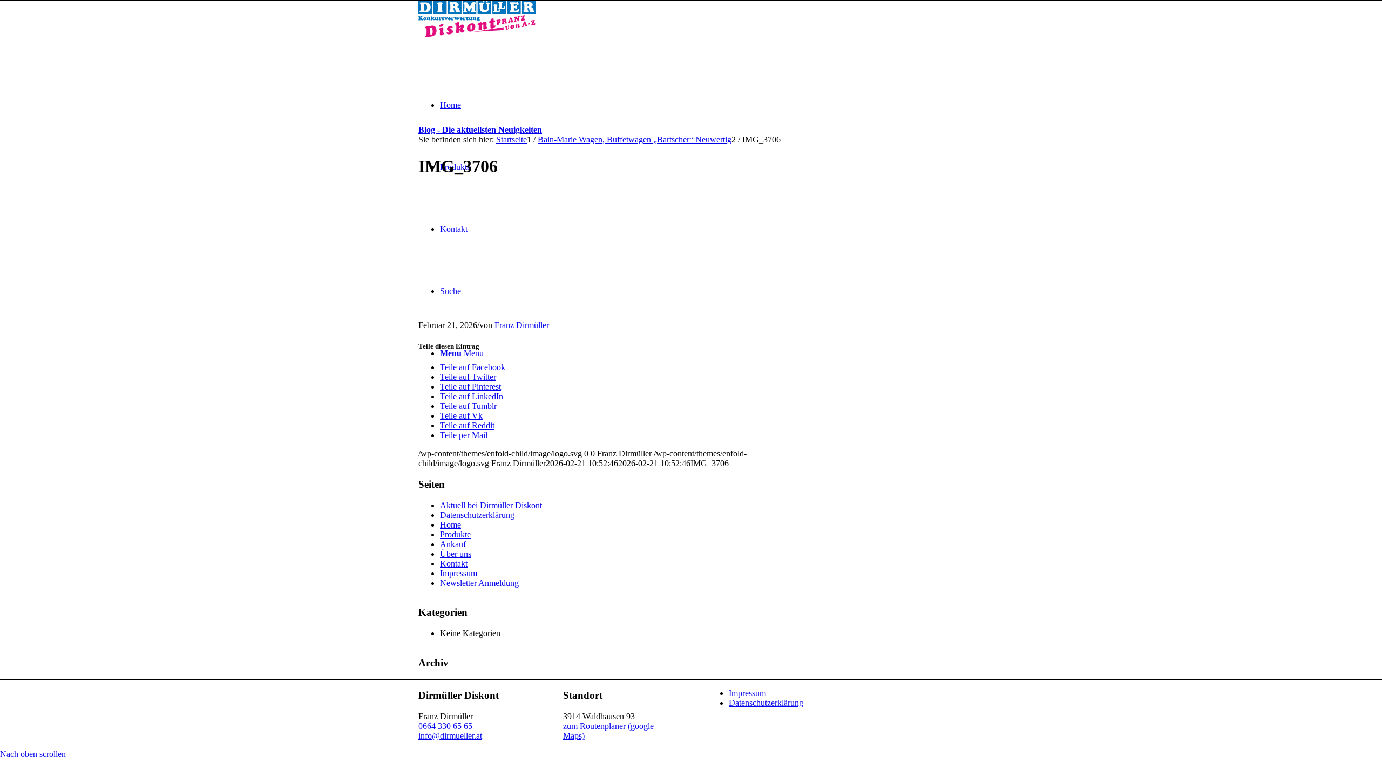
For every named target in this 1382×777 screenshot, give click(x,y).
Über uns (455, 553)
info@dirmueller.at (450, 735)
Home (450, 524)
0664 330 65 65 (445, 726)
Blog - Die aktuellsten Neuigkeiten (480, 129)
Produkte (455, 534)
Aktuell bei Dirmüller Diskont (491, 505)
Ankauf (453, 544)
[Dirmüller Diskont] (477, 34)
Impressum (458, 573)
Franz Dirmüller (521, 325)
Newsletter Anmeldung (479, 583)
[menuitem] (702, 105)
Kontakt (454, 563)
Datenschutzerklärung (477, 515)
